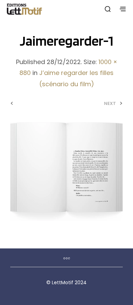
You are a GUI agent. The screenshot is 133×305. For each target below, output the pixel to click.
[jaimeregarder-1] (66, 171)
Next (110, 103)
